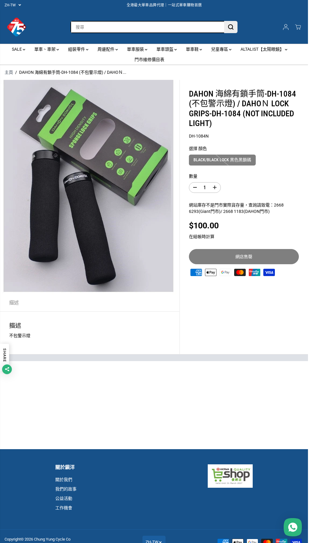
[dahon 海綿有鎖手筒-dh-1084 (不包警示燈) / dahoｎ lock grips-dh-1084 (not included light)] (89, 187)
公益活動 (63, 498)
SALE (17, 49)
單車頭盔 (165, 49)
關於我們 (63, 479)
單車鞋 (193, 49)
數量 (193, 176)
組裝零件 (77, 49)
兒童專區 (220, 49)
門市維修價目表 (149, 59)
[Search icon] (231, 27)
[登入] (285, 27)
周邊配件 (106, 49)
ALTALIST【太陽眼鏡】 (263, 49)
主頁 (9, 72)
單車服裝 (136, 49)
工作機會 (63, 507)
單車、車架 (45, 49)
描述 (14, 303)
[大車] (297, 27)
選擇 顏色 (198, 148)
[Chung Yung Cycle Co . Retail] (17, 27)
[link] (230, 475)
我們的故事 (66, 489)
